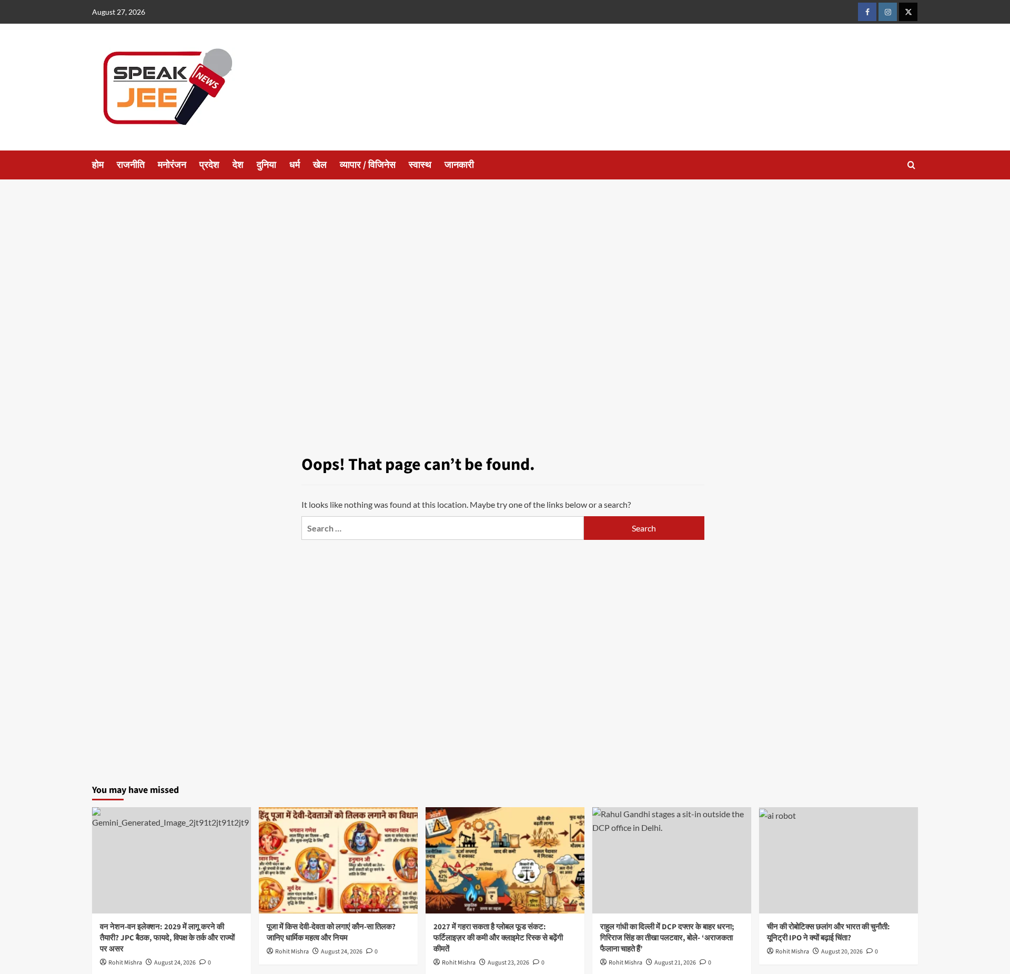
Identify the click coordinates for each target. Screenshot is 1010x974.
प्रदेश (209, 165)
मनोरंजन (172, 165)
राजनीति (131, 165)
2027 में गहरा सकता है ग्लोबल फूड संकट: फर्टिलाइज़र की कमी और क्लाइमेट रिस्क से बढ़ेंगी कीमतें (498, 938)
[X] (908, 12)
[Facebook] (867, 12)
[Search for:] (442, 528)
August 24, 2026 (175, 962)
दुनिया (266, 165)
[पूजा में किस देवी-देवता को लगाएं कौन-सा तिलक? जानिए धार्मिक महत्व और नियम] (338, 860)
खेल (320, 165)
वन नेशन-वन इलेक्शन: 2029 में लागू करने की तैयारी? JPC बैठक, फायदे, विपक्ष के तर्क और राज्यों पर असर (167, 938)
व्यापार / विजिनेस (368, 165)
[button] (911, 165)
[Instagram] (887, 12)
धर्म (294, 165)
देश (238, 165)
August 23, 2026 (508, 962)
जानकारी (459, 165)
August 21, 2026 (675, 962)
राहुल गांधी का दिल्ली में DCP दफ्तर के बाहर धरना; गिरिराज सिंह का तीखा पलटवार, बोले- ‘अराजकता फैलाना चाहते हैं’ (667, 938)
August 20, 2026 (842, 951)
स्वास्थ (420, 165)
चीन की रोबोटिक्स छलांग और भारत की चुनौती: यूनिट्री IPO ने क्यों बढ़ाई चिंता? (828, 932)
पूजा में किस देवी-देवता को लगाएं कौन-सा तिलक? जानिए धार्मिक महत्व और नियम (331, 932)
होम (98, 165)
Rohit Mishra (125, 962)
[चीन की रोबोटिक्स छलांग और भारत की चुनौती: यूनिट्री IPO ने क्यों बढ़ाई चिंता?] (838, 860)
